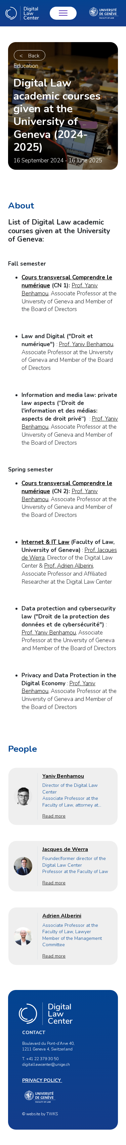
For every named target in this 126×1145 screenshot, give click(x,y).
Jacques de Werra (65, 849)
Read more (54, 816)
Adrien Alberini (61, 915)
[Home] (22, 13)
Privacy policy (42, 1080)
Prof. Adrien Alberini (68, 566)
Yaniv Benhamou (63, 776)
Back (34, 55)
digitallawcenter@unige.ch (46, 1064)
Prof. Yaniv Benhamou (86, 344)
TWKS (52, 1114)
